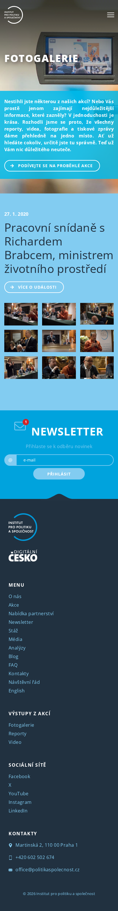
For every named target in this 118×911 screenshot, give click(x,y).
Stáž (13, 631)
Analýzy (17, 648)
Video (15, 742)
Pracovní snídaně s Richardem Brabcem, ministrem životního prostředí (59, 247)
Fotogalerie (41, 58)
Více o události (37, 287)
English (17, 691)
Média (15, 639)
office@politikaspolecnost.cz (47, 869)
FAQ (13, 665)
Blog (14, 656)
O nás (15, 596)
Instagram (20, 802)
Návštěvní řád (24, 682)
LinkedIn (18, 811)
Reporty (18, 733)
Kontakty (19, 673)
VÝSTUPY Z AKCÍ (29, 713)
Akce (14, 605)
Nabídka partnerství (31, 613)
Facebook (19, 776)
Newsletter (21, 622)
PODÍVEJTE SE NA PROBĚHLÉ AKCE (55, 165)
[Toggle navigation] (110, 15)
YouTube (19, 793)
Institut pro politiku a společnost (65, 893)
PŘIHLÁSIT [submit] (58, 474)
